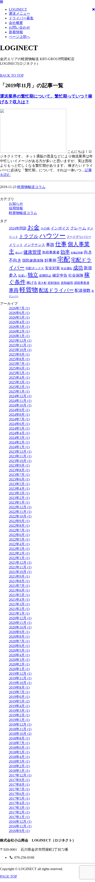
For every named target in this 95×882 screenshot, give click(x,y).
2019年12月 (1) (20, 673)
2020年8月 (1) (19, 636)
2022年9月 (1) (19, 521)
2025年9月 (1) (19, 354)
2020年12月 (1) (20, 618)
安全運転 (66, 268)
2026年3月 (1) (19, 327)
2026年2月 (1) (19, 331)
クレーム (78, 228)
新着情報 (16, 32)
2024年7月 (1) (19, 419)
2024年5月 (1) (19, 428)
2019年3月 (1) (19, 710)
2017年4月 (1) (19, 803)
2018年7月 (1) (19, 743)
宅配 (63, 259)
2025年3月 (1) (19, 382)
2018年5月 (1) (19, 752)
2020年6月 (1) (19, 646)
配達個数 (83, 290)
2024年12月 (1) (20, 396)
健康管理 (32, 252)
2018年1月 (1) (19, 771)
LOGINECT (18, 9)
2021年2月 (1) (19, 609)
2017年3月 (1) (19, 808)
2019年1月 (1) (19, 720)
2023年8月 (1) (19, 470)
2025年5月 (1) (19, 373)
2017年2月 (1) (19, 812)
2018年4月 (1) (19, 757)
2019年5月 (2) (19, 701)
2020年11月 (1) (20, 623)
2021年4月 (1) (19, 599)
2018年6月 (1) (19, 747)
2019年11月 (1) (20, 678)
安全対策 (52, 268)
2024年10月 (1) (20, 405)
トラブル (28, 236)
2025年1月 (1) (19, 391)
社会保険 (75, 275)
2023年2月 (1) (19, 498)
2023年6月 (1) (19, 479)
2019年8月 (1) (19, 687)
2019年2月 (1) (19, 715)
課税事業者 (81, 283)
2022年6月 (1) (19, 535)
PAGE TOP (8, 876)
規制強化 (54, 283)
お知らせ (16, 203)
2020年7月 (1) (19, 641)
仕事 (61, 244)
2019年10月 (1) (20, 683)
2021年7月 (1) (19, 586)
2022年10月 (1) (20, 516)
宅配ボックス (34, 268)
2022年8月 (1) (19, 525)
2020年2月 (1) (19, 664)
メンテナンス (34, 245)
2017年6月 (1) (19, 794)
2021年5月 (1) (19, 595)
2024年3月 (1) (19, 438)
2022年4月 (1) (19, 544)
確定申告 (59, 275)
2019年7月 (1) (19, 692)
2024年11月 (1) (20, 401)
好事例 (50, 260)
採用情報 (16, 208)
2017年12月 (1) (20, 775)
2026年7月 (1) (19, 308)
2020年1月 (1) (19, 669)
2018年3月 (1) (19, 761)
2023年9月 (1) (19, 465)
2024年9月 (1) (19, 410)
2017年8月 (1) (19, 784)
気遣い (22, 275)
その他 (45, 228)
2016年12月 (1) (20, 821)
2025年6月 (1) (19, 368)
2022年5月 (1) (19, 539)
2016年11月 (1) (20, 826)
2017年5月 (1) (19, 798)
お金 (33, 227)
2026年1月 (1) (19, 336)
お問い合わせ (19, 27)
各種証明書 (77, 252)
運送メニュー (19, 13)
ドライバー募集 (21, 18)
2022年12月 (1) (20, 507)
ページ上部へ (19, 37)
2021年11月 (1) (20, 567)
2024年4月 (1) (19, 433)
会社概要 (16, 23)
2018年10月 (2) (20, 734)
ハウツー (52, 235)
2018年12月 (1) (20, 724)
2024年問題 (18, 228)
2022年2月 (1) (19, 553)
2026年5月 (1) (19, 317)
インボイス (60, 228)
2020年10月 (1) (20, 627)
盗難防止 (45, 275)
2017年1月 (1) (19, 817)
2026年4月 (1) (19, 322)
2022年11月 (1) (20, 512)
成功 (78, 267)
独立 (33, 275)
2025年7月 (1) (19, 364)
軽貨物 (28, 289)
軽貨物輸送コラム (31, 187)
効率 (65, 252)
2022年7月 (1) (19, 530)
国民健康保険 (33, 260)
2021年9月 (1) (19, 576)
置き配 (42, 283)
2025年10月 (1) (20, 350)
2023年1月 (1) (19, 502)
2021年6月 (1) (19, 590)
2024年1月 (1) (19, 447)
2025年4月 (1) (19, 377)
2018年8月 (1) (19, 738)
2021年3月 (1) (19, 604)
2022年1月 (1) (19, 558)
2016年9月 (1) (19, 831)
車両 (14, 290)
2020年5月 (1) (19, 650)
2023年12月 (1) (20, 451)
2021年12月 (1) (20, 562)
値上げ (19, 252)
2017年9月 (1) (19, 780)
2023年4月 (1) (19, 488)
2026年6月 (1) (19, 313)
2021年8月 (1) (19, 581)
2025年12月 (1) (20, 340)
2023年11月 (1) (20, 456)
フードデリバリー (78, 237)
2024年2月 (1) (19, 442)
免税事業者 (51, 252)
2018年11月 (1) (20, 729)
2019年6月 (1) (19, 697)
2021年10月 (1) (20, 572)
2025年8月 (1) (19, 359)
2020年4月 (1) (19, 655)
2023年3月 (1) (19, 493)
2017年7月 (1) (19, 789)
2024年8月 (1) (19, 414)
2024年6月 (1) (19, 424)
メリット (16, 245)
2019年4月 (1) (19, 706)
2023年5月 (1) (19, 484)
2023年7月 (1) (19, 475)
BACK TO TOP (12, 75)
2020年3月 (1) (19, 660)
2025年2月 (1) (19, 387)
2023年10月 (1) (20, 461)
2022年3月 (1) (19, 549)
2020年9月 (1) (19, 632)
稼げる (32, 283)
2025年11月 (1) (20, 345)
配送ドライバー (56, 290)
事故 (50, 244)
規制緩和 (67, 283)
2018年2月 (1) (19, 766)
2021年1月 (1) (19, 613)
